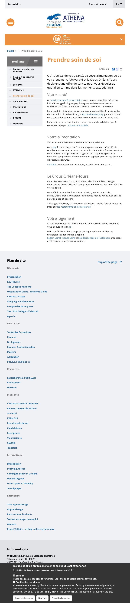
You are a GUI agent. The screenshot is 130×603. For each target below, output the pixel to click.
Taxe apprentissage (17, 504)
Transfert (18, 123)
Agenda (11, 316)
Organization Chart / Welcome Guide (27, 291)
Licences (11, 337)
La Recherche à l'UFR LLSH (21, 377)
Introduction (14, 463)
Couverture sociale (78, 125)
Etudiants (18, 61)
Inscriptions (19, 106)
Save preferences (24, 598)
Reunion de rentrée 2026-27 (23, 78)
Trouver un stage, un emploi (22, 519)
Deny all (42, 598)
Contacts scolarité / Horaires (23, 70)
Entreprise (13, 495)
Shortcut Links (96, 4)
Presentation (14, 276)
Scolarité (18, 84)
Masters (11, 351)
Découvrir (13, 268)
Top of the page (107, 262)
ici (70, 226)
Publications (14, 382)
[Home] (54, 19)
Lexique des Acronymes (20, 306)
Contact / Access (16, 296)
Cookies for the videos (28, 582)
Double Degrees (15, 478)
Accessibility (14, 4)
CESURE (17, 117)
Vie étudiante (20, 112)
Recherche (13, 369)
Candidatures (20, 101)
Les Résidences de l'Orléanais (94, 237)
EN (118, 3)
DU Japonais (13, 342)
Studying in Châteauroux (20, 301)
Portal (10, 50)
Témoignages (14, 488)
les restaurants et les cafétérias (74, 206)
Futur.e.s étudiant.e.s (18, 361)
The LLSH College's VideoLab (22, 311)
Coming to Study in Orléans (22, 473)
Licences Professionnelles (21, 346)
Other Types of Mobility (20, 483)
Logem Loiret (54, 237)
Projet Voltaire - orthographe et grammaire (30, 528)
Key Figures (13, 281)
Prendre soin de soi (23, 95)
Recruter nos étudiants (19, 514)
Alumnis (11, 524)
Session (20, 575)
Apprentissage (15, 509)
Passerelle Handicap (93, 114)
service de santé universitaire (66, 100)
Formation (13, 323)
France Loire (68, 237)
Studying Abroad (16, 468)
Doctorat (12, 387)
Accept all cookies (61, 598)
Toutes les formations (19, 332)
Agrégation (13, 356)
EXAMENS (18, 90)
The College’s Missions (19, 286)
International (15, 455)
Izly (54, 147)
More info (68, 570)
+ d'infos (51, 164)
